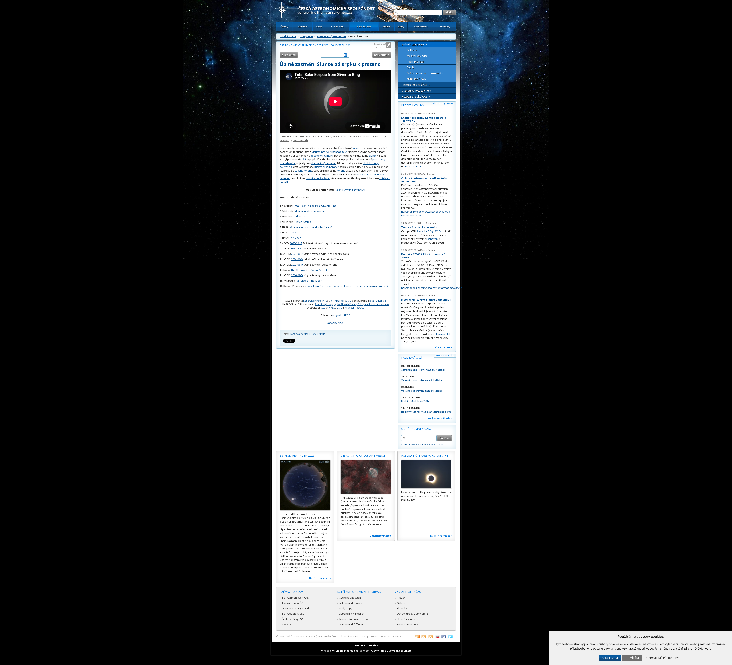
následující (380, 54)
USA (344, 151)
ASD (323, 307)
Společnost (420, 26)
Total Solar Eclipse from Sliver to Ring (315, 205)
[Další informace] (305, 485)
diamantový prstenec (323, 163)
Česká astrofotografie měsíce (363, 455)
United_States (303, 222)
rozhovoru (432, 238)
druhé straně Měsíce (318, 178)
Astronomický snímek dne (331, 36)
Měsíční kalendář (417, 56)
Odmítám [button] (632, 658)
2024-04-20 (296, 248)
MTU (324, 300)
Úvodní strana (288, 36)
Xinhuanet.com (413, 166)
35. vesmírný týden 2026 (297, 455)
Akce (319, 26)
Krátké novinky (412, 105)
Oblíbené (412, 50)
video (356, 148)
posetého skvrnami (322, 155)
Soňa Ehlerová (427, 174)
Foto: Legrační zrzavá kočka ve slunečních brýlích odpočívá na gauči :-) (347, 286)
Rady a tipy (345, 608)
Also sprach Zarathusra (369, 136)
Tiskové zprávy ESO (293, 613)
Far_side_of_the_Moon (309, 280)
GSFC (339, 307)
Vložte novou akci (444, 355)
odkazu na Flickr (442, 334)
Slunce (373, 155)
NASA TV (286, 624)
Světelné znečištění (350, 597)
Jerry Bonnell (337, 300)
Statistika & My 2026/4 (429, 231)
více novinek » (443, 347)
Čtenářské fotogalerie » (417, 90)
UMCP (349, 300)
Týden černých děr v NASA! (349, 189)
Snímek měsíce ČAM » (416, 84)
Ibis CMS (385, 651)
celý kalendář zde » (440, 418)
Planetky (402, 608)
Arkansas (335, 151)
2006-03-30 (297, 275)
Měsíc (303, 159)
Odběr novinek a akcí (416, 429)
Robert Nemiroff (312, 300)
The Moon (295, 238)
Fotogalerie (364, 26)
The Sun (294, 232)
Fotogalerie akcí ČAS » (416, 96)
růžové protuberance (326, 167)
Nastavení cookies (366, 645)
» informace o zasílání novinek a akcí (422, 444)
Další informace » (320, 578)
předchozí (290, 54)
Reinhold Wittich (322, 136)
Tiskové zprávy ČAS (293, 603)
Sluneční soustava (407, 619)
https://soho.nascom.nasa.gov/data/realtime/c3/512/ (432, 288)
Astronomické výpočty (352, 603)
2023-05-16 (297, 264)
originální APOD (341, 315)
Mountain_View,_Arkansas (310, 211)
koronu (341, 170)
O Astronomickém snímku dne (425, 73)
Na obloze (337, 26)
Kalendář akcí (411, 357)
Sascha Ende (300, 140)
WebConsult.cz (401, 651)
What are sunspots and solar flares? (311, 227)
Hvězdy (401, 597)
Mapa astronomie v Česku (354, 619)
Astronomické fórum (351, 624)
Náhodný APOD (335, 322)
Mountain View (320, 151)
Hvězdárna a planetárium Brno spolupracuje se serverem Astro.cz (362, 636)
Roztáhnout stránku (380, 45)
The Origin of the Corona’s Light (309, 270)
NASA (332, 307)
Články (284, 26)
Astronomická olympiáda (296, 608)
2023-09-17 (296, 243)
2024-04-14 (297, 259)
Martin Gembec (428, 113)
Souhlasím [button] (610, 658)
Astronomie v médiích (351, 613)
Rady (401, 26)
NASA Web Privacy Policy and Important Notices (363, 304)
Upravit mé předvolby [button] (662, 658)
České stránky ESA (292, 619)
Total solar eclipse (300, 334)
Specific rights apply (325, 304)
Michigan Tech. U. (354, 307)
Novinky (302, 26)
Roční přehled (415, 61)
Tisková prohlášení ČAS (295, 597)
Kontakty (445, 26)
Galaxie (401, 603)
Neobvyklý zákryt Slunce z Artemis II (426, 299)
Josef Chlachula (377, 300)
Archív (410, 67)
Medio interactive (347, 651)
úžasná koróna (303, 170)
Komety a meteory (407, 624)
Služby (387, 26)
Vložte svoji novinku (443, 103)
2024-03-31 (297, 254)
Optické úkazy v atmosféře (412, 613)
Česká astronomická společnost (303, 636)
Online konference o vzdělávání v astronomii (424, 179)
